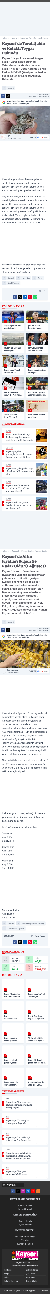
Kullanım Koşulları (11, 1281)
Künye (6, 1274)
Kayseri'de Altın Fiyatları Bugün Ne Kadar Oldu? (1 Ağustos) (34, 551)
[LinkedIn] (28, 1191)
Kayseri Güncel (25, 1205)
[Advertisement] (25, 18)
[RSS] (38, 1191)
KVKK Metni (30, 1277)
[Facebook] (13, 1191)
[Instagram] (23, 1191)
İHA (14, 137)
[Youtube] (33, 1191)
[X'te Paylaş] (8, 96)
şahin (40, 278)
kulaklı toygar (13, 283)
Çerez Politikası (32, 1274)
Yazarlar (25, 1240)
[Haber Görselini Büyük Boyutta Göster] (25, 120)
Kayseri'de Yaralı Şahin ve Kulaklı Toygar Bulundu (33, 38)
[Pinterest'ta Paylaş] (30, 297)
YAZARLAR (11, 1185)
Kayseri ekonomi (25, 1224)
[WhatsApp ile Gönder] (35, 297)
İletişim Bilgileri (31, 1281)
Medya (14, 38)
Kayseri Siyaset (25, 1209)
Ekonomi (15, 551)
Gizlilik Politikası (32, 1270)
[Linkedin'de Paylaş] (25, 297)
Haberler (5, 38)
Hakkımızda (8, 1270)
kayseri (11, 88)
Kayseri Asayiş (25, 1221)
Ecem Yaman (13, 671)
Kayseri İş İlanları (25, 1244)
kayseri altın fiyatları (16, 929)
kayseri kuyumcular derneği (33, 923)
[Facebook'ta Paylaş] (3, 96)
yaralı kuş (26, 278)
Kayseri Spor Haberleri (25, 1237)
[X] (18, 1191)
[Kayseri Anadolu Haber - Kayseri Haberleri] (25, 1256)
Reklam (7, 1277)
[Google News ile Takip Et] (42, 137)
